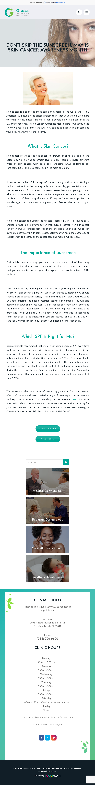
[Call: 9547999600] (79, 12)
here (74, 399)
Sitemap (53, 771)
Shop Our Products (47, 428)
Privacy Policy (43, 771)
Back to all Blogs (48, 439)
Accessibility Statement (72, 768)
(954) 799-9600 (48, 606)
